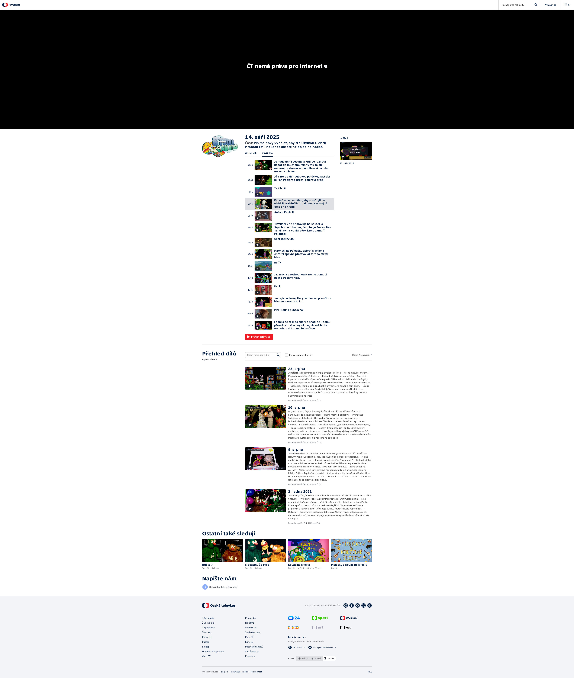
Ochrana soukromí (239, 671)
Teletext (206, 632)
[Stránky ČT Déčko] (293, 628)
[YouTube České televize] (357, 605)
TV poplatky (208, 627)
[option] (303, 658)
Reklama (249, 622)
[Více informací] (326, 66)
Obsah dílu (251, 153)
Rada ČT (249, 637)
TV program (208, 617)
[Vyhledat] (278, 355)
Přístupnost (256, 671)
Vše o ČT (206, 656)
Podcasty (207, 637)
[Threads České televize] (369, 605)
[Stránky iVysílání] (349, 618)
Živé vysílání (208, 622)
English (224, 671)
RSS (370, 671)
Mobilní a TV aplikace (213, 651)
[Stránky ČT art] (317, 628)
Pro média (250, 617)
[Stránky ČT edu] (345, 628)
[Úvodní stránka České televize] (219, 605)
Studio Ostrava (252, 632)
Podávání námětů (254, 646)
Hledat (536, 5)
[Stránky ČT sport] (320, 618)
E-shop (205, 646)
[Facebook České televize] (351, 605)
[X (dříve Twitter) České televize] (363, 605)
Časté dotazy (251, 651)
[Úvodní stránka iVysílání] (13, 5)
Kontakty (250, 656)
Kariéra (249, 641)
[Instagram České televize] (345, 605)
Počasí (205, 641)
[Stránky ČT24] (294, 618)
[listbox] (316, 658)
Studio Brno (251, 627)
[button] (264, 166)
